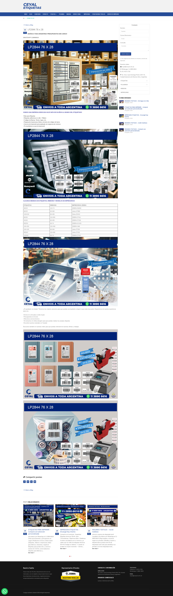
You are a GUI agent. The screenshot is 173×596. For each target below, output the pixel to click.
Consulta (122, 42)
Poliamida (61, 14)
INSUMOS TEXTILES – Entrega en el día (137, 101)
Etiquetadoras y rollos (98, 14)
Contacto (45, 14)
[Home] (32, 6)
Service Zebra (76, 14)
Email (35, 481)
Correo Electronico (125, 35)
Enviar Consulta (126, 54)
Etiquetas (53, 14)
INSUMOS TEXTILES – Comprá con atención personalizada (103, 531)
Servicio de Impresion (113, 14)
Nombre (122, 28)
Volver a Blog (29, 25)
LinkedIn (31, 481)
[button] (70, 552)
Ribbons (68, 14)
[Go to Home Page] (24, 18)
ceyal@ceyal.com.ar (136, 571)
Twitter (28, 481)
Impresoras (87, 14)
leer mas (31, 548)
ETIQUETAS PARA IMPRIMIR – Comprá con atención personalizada (136, 108)
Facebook (24, 481)
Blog (30, 14)
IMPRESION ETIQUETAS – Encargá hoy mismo (37, 531)
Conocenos (37, 14)
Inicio (25, 14)
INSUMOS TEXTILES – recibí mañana (70, 531)
